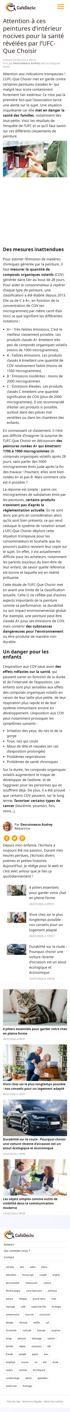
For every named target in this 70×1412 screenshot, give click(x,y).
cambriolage (12, 1378)
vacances (37, 1346)
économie (11, 1330)
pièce (44, 1267)
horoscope (28, 1275)
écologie (56, 1306)
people (22, 1354)
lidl (49, 1346)
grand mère (39, 1298)
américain (11, 1386)
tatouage (37, 1338)
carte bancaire (34, 1290)
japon (35, 1354)
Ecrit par (21, 63)
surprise (55, 1330)
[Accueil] (20, 6)
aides (33, 1267)
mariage (10, 1306)
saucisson (44, 1314)
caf (47, 1322)
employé (10, 1362)
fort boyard (39, 1370)
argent (56, 1275)
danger (10, 1322)
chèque (23, 1298)
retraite (10, 1267)
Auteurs (9, 1244)
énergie (41, 1330)
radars (9, 1370)
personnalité (12, 1283)
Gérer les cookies (53, 1401)
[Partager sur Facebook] (7, 839)
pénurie (22, 1338)
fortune (23, 1322)
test (22, 1267)
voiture (47, 1283)
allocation (11, 1275)
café (23, 1306)
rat (35, 1362)
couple (43, 1275)
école (55, 1362)
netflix (36, 1322)
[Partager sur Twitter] (14, 839)
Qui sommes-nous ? (17, 1251)
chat (53, 1298)
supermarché (38, 1306)
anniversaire (12, 1314)
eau (46, 1354)
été (45, 1362)
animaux (52, 1290)
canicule (26, 1330)
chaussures (31, 1283)
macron (29, 1314)
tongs (9, 1338)
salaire (51, 1338)
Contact (9, 1257)
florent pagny (13, 1290)
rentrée (23, 1370)
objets (22, 1346)
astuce (9, 1298)
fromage (27, 1386)
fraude (9, 1354)
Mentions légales (32, 1401)
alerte (28, 1378)
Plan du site (13, 1401)
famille (9, 1346)
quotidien (43, 1378)
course (24, 1362)
